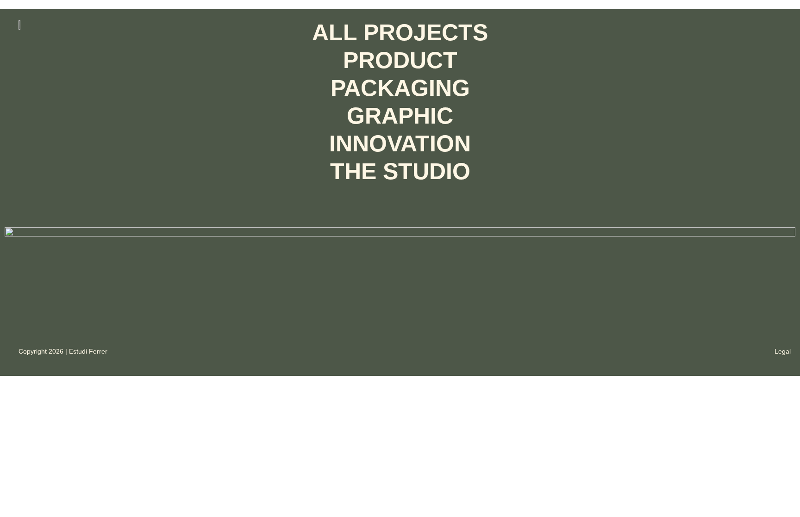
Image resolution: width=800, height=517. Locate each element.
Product (400, 60)
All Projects (400, 32)
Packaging (400, 88)
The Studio (400, 171)
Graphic (400, 116)
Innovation (400, 143)
